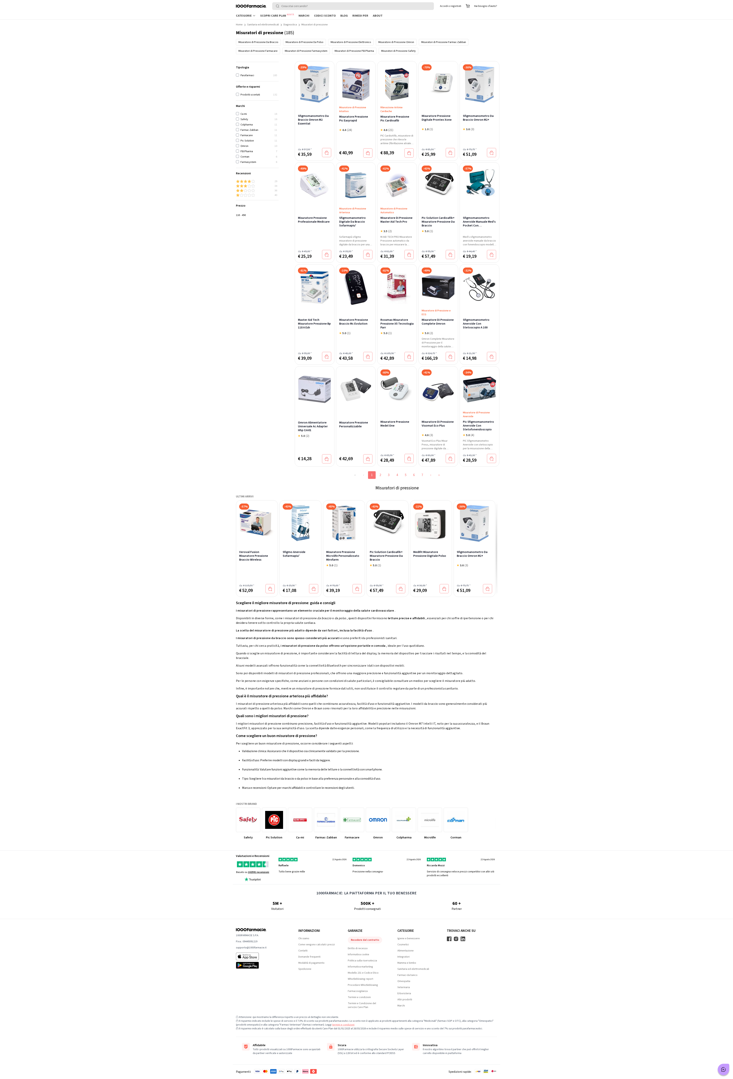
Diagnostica (290, 25)
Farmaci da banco (407, 975)
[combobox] (353, 6)
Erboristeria (404, 993)
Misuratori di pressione (314, 25)
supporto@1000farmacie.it (251, 948)
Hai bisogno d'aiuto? (485, 6)
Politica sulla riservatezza (362, 961)
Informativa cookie (358, 954)
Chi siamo (303, 938)
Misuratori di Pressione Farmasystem (306, 51)
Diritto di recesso (358, 948)
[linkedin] (463, 939)
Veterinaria (403, 987)
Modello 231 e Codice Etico (363, 973)
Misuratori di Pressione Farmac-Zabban (443, 42)
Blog (344, 16)
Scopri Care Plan (277, 15)
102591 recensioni (258, 872)
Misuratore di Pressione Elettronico (351, 42)
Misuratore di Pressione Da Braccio (258, 42)
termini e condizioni (343, 1025)
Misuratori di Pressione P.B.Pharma (354, 51)
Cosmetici (403, 944)
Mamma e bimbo (406, 963)
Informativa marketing (360, 967)
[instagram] (456, 939)
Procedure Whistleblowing (363, 985)
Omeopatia (403, 981)
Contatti (303, 951)
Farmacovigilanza (358, 991)
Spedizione (304, 969)
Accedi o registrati (450, 6)
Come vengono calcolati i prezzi (316, 944)
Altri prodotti (404, 999)
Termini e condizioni (359, 997)
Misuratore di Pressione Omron (396, 42)
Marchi (304, 16)
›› (439, 475)
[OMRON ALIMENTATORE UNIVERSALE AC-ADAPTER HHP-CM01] (314, 389)
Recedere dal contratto (365, 940)
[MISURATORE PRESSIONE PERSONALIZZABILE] (355, 389)
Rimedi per (360, 16)
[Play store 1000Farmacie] (261, 965)
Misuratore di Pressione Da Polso (304, 42)
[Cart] (467, 6)
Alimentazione (405, 951)
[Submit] (278, 6)
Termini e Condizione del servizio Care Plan (362, 1005)
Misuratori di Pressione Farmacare (258, 51)
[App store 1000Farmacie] (261, 956)
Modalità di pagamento (311, 963)
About (378, 16)
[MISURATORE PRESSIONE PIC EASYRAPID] (355, 82)
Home (239, 25)
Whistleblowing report (360, 979)
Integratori (403, 957)
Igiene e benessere (408, 938)
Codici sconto (325, 16)
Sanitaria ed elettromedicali (263, 25)
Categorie (244, 16)
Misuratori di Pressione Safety (398, 51)
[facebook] (449, 939)
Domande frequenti (309, 957)
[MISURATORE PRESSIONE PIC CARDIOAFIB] (397, 82)
